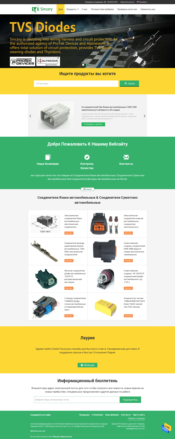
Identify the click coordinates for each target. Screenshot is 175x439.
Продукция (84, 415)
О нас (84, 9)
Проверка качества (127, 9)
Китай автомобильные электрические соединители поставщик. (82, 424)
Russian (143, 2)
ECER (102, 426)
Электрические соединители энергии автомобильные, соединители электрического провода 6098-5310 (133, 221)
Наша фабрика (112, 415)
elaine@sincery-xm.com (135, 429)
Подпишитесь (130, 399)
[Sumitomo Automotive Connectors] (87, 47)
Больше (88, 189)
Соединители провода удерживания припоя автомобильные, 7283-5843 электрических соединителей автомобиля (74, 249)
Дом (60, 9)
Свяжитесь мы (147, 9)
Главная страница (136, 418)
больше (88, 365)
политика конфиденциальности (43, 424)
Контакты (126, 415)
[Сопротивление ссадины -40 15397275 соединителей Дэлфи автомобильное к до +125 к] (105, 279)
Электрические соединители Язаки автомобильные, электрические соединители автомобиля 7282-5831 (74, 221)
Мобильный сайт (38, 431)
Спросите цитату (127, 2)
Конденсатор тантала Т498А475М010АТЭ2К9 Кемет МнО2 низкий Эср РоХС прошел (134, 302)
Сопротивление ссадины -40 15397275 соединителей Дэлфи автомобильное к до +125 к (134, 276)
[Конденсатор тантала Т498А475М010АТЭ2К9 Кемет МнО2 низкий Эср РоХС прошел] (105, 306)
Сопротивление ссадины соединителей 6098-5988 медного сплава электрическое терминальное (134, 249)
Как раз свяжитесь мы (62, 437)
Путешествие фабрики (102, 9)
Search (131, 83)
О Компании (97, 415)
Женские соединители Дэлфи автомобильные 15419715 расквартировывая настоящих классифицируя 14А (75, 277)
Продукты (71, 9)
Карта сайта (139, 415)
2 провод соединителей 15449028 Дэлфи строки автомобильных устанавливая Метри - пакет (75, 304)
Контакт (69, 233)
